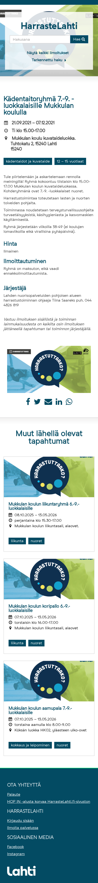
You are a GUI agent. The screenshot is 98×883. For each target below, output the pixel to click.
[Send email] (48, 403)
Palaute (13, 794)
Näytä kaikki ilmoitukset (48, 52)
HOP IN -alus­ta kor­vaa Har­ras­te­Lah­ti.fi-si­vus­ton (48, 801)
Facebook (15, 846)
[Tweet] (37, 403)
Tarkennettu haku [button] (48, 60)
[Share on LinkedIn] (59, 403)
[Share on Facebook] (28, 403)
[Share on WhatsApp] (69, 403)
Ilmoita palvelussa (22, 827)
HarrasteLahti (49, 25)
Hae (77, 39)
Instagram (16, 854)
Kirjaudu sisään (20, 820)
